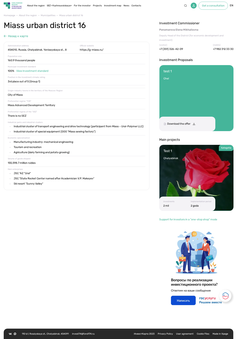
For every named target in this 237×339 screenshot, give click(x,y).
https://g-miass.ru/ (92, 49)
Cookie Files (203, 333)
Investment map (112, 5)
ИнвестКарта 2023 (144, 333)
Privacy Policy (165, 333)
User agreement (184, 333)
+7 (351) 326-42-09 (171, 49)
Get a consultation (213, 5)
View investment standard (32, 71)
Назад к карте (18, 36)
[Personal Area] (194, 6)
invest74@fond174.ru (83, 333)
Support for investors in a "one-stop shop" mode (188, 219)
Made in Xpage (220, 333)
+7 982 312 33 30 (223, 49)
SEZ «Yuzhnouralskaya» (59, 5)
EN (231, 5)
